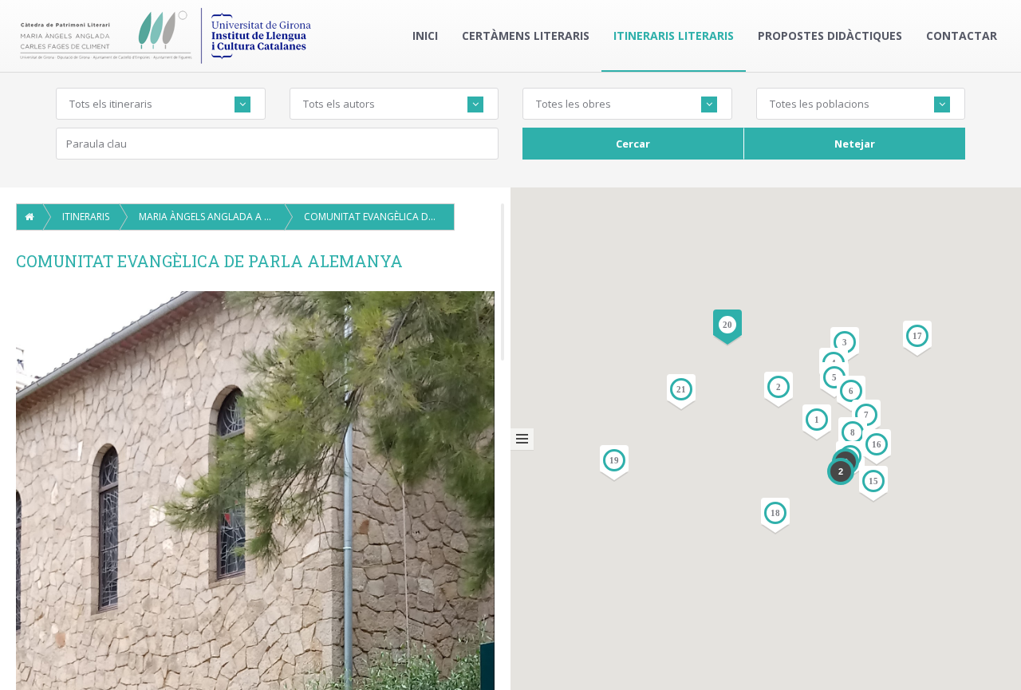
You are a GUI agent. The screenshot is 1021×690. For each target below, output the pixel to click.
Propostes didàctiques (830, 35)
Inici (425, 35)
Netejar (854, 143)
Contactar (961, 35)
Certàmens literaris (525, 35)
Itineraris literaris (673, 35)
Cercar (633, 143)
